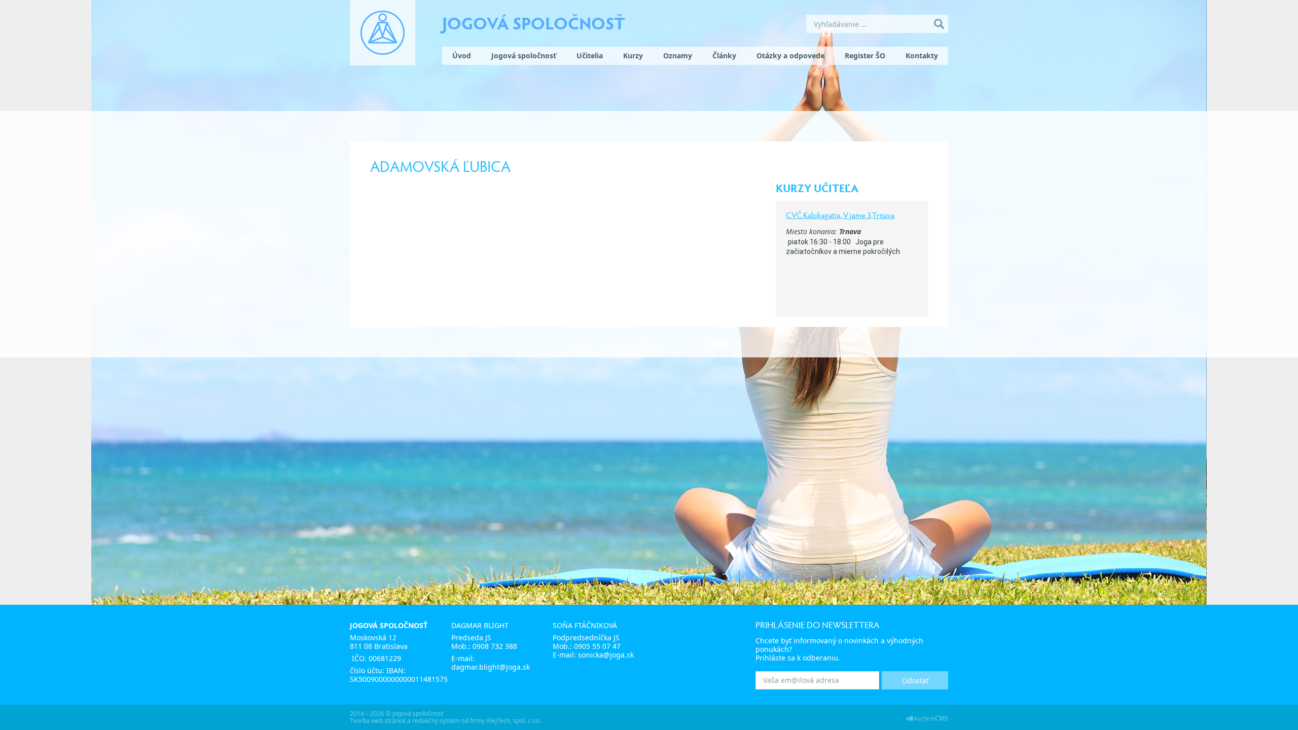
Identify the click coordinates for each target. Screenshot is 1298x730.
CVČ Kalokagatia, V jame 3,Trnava (840, 214)
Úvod (461, 55)
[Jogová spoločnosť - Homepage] (382, 32)
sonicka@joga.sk (606, 655)
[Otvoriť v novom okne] (927, 718)
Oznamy (677, 55)
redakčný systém (436, 720)
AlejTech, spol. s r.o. (513, 720)
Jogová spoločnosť (533, 22)
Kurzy (633, 55)
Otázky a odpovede (790, 55)
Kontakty (922, 55)
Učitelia (589, 55)
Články (724, 55)
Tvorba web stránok (378, 720)
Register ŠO (865, 55)
